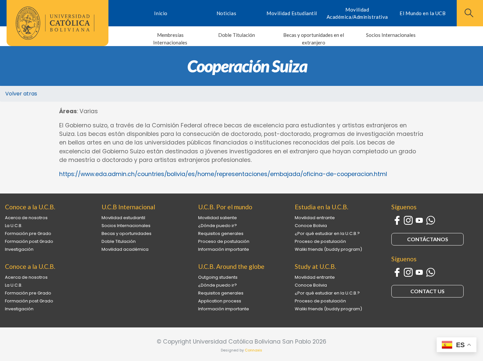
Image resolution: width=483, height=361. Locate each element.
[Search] (468, 12)
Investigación (19, 249)
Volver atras (21, 93)
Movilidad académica (125, 249)
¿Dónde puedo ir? (217, 225)
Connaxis (253, 350)
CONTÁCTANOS (427, 239)
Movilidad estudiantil (123, 218)
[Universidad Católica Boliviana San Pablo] (55, 23)
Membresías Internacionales (170, 38)
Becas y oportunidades (126, 233)
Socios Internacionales (391, 35)
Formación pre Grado (28, 233)
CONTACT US (427, 291)
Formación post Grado (29, 241)
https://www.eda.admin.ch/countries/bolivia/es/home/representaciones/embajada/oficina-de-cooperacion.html (223, 174)
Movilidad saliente (217, 218)
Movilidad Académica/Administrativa (357, 13)
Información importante (223, 249)
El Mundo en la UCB (423, 13)
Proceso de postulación (223, 241)
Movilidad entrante (315, 218)
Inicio (160, 13)
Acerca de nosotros (26, 218)
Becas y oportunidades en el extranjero (313, 38)
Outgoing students (218, 277)
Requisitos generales (220, 233)
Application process (219, 301)
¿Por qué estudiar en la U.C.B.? (327, 233)
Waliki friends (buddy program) (328, 249)
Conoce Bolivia (311, 225)
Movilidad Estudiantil (291, 13)
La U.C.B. (13, 225)
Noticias (226, 13)
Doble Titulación (236, 35)
